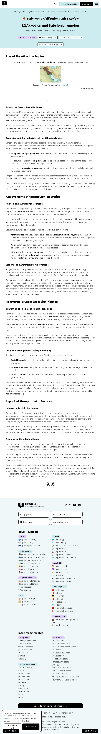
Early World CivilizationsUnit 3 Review (50, 18)
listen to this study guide (51, 44)
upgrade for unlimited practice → (50, 706)
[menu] (96, 4)
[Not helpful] (52, 484)
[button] (47, 99)
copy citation (66, 37)
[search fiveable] (55, 4)
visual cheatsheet (28, 37)
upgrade (86, 4)
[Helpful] (48, 484)
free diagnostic (69, 4)
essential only (12, 726)
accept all (31, 726)
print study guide (49, 37)
